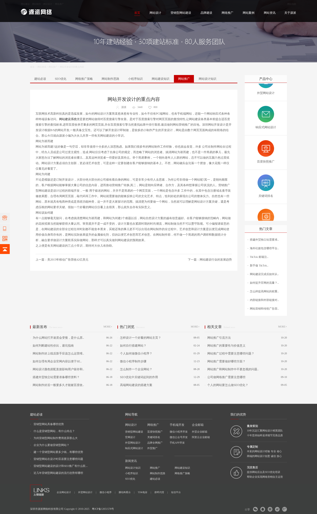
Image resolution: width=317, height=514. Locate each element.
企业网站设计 (66, 492)
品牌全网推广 (155, 442)
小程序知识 (135, 78)
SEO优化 (60, 78)
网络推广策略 (84, 78)
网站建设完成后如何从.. (264, 274)
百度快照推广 (155, 431)
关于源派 (290, 12)
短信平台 (176, 492)
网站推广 (53, 67)
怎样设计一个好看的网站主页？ (139, 337)
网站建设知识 (160, 78)
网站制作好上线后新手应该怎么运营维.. (57, 353)
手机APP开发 (177, 442)
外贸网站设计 (133, 442)
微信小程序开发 (179, 431)
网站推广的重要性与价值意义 (225, 345)
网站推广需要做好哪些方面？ (225, 361)
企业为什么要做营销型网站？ (49, 445)
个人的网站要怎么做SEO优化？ (226, 385)
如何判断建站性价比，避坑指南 (52, 345)
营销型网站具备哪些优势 (47, 424)
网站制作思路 (110, 78)
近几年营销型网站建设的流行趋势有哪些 (56, 472)
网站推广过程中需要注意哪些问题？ (229, 353)
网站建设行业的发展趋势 (216, 259)
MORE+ (107, 326)
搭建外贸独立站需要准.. (264, 239)
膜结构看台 (126, 492)
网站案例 (248, 12)
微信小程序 (107, 492)
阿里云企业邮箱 (201, 437)
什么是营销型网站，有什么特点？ (52, 431)
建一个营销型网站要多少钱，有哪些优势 (56, 452)
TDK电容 (144, 492)
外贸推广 (152, 448)
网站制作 (36, 4)
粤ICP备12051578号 (103, 509)
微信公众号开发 (179, 437)
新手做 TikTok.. (259, 265)
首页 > (33, 67)
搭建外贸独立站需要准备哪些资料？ (55, 377)
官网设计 (130, 437)
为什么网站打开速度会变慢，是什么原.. (57, 337)
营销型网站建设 (181, 12)
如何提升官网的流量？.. (264, 282)
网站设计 (47, 4)
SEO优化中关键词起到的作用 (137, 377)
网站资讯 (270, 12)
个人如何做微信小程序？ (134, 353)
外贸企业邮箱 (199, 431)
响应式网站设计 (134, 448)
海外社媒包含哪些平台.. (264, 248)
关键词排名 (153, 437)
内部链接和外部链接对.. (264, 300)
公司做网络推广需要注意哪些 (225, 377)
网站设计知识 (207, 78)
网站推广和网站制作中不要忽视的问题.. (232, 369)
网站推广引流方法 (218, 337)
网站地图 (291, 4)
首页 (137, 12)
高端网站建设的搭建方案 (134, 385)
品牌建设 (206, 12)
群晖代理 (161, 492)
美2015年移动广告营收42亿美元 (67, 259)
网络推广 (59, 4)
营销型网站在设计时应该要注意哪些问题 (56, 459)
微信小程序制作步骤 (131, 361)
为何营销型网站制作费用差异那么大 (54, 438)
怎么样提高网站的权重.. (264, 291)
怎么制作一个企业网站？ (134, 369)
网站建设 (25, 4)
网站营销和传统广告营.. (264, 308)
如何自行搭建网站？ (131, 345)
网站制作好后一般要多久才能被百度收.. (57, 385)
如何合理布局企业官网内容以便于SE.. (56, 361)
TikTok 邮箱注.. (259, 256)
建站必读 (40, 78)
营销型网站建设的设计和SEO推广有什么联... (59, 465)
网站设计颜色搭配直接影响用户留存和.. (57, 369)
